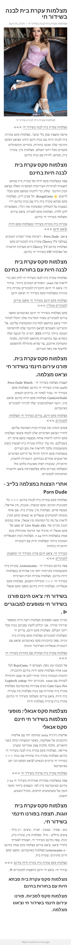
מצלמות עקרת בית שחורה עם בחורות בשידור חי (36, 653)
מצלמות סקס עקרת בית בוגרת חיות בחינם (40, 863)
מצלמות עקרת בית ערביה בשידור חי (44, 773)
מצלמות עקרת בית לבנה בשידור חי (47, 23)
